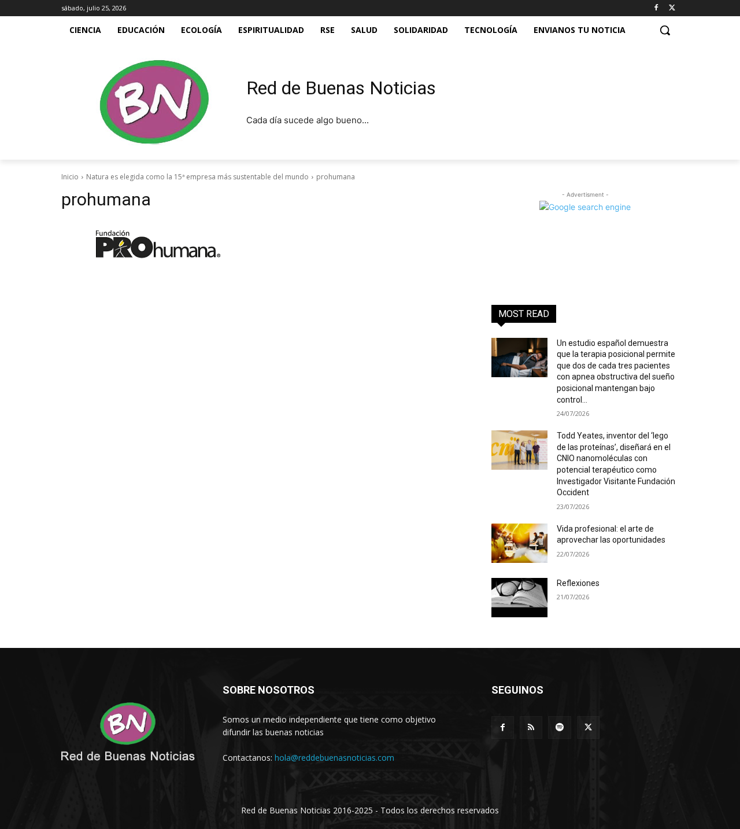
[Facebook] (656, 8)
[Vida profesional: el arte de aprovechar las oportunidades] (519, 543)
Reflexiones (578, 583)
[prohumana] (262, 244)
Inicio (70, 177)
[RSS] (531, 727)
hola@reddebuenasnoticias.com (334, 757)
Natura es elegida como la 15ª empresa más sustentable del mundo (197, 177)
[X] (672, 8)
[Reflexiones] (519, 597)
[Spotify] (559, 727)
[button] (665, 30)
